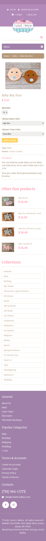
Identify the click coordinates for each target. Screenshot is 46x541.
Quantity (6, 107)
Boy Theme (9, 286)
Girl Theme (9, 315)
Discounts (7, 415)
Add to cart (10, 140)
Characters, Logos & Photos (16, 291)
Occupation (9, 330)
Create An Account (11, 464)
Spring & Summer (12, 350)
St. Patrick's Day (11, 355)
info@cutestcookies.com (17, 496)
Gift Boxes (8, 310)
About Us (6, 403)
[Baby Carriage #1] (8, 247)
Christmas (8, 296)
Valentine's (9, 374)
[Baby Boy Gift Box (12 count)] (8, 231)
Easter (7, 301)
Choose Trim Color (11, 129)
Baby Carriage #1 (25, 244)
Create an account (30, 9)
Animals (7, 271)
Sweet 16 (7, 360)
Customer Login (10, 468)
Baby (15, 56)
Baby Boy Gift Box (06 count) (29, 213)
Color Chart (7, 411)
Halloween (8, 325)
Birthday (8, 281)
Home (6, 56)
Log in (13, 9)
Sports (7, 345)
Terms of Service (10, 477)
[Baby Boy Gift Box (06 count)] (8, 216)
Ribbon (7, 340)
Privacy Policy (9, 472)
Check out (32, 14)
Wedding (8, 379)
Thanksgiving (10, 370)
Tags (6, 365)
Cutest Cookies (16, 151)
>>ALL (5, 450)
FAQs (4, 407)
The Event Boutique (12, 419)
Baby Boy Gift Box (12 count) (29, 228)
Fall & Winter (10, 305)
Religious (8, 335)
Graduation (9, 320)
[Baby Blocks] (8, 201)
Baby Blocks (23, 198)
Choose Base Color (11, 118)
